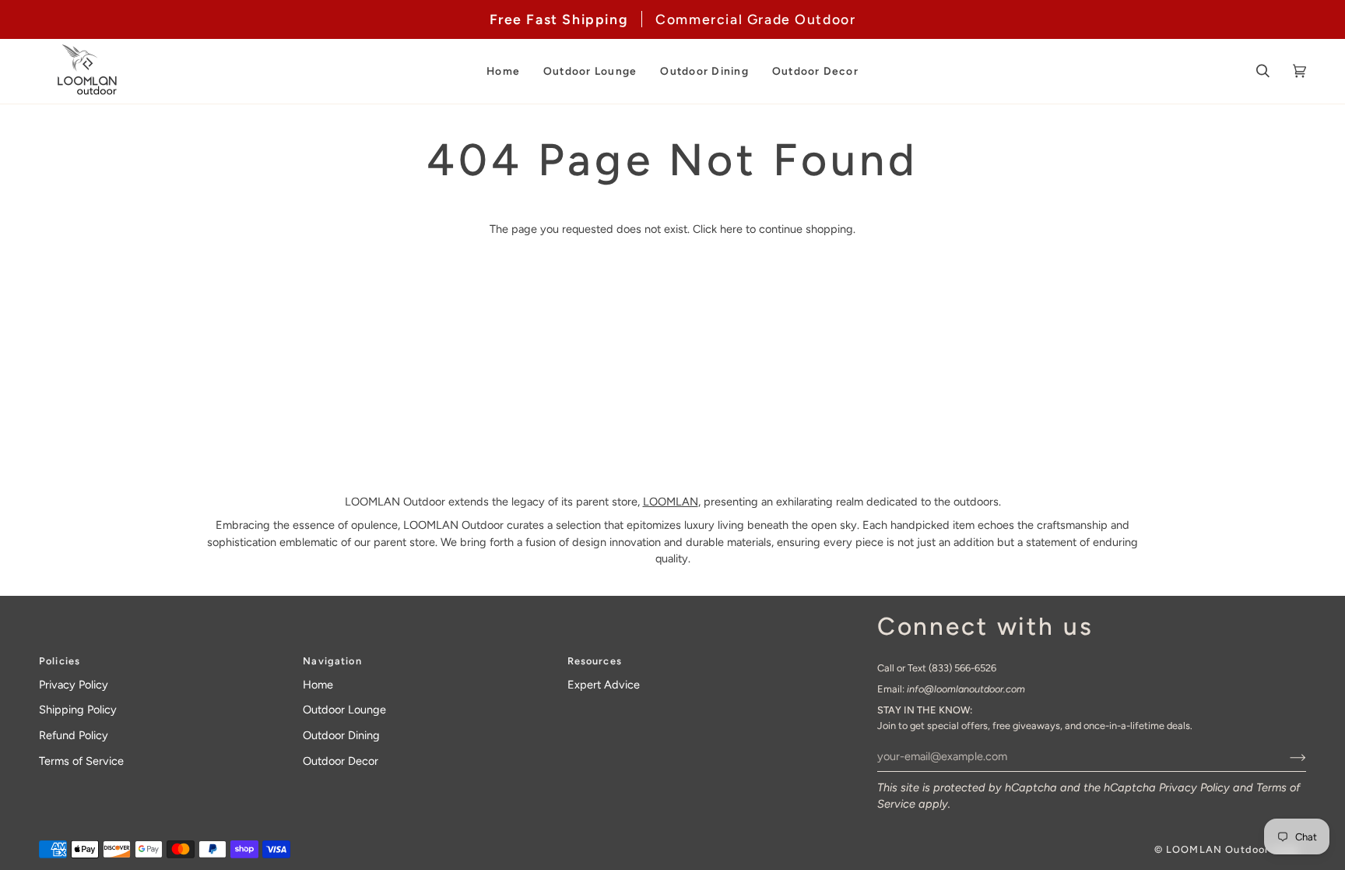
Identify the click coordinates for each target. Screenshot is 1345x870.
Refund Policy (73, 735)
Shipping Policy (78, 710)
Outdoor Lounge (344, 710)
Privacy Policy (1194, 787)
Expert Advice (603, 685)
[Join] (1285, 756)
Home (318, 685)
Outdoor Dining (341, 735)
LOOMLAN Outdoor (1217, 849)
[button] (503, 71)
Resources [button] (594, 661)
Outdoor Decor (340, 761)
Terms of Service (81, 761)
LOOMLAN (670, 502)
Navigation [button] (332, 661)
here (731, 229)
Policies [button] (59, 661)
